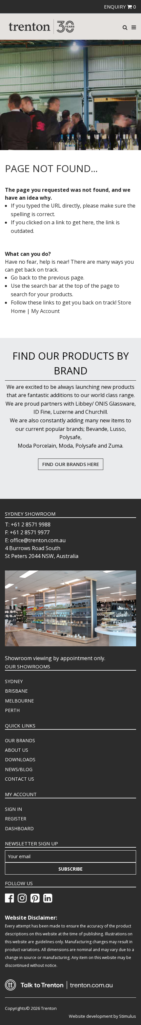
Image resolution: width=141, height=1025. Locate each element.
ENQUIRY (120, 6)
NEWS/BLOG (18, 769)
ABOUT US (16, 750)
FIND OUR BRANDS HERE (70, 464)
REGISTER (15, 818)
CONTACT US (19, 779)
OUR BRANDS (20, 740)
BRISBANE (16, 691)
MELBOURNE (19, 701)
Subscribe (70, 869)
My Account (45, 311)
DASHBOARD (19, 828)
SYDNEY (14, 681)
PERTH (12, 710)
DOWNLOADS (20, 759)
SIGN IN (13, 809)
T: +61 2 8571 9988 (27, 524)
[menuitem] (70, 681)
